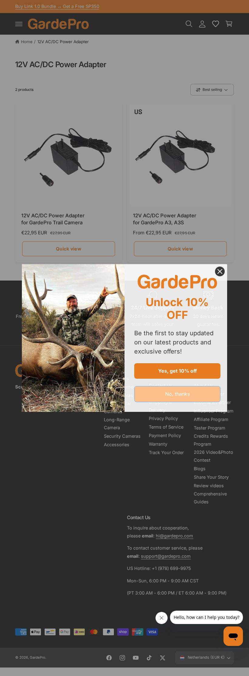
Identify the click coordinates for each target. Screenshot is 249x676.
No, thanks (177, 394)
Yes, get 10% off (177, 371)
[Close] (220, 271)
